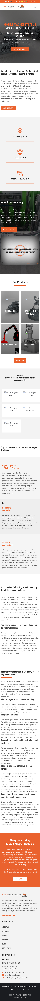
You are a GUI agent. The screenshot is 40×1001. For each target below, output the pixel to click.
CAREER (4, 935)
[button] (20, 250)
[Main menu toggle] (35, 6)
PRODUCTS (5, 931)
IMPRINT (5, 940)
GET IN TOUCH (6, 948)
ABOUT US (5, 927)
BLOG (4, 944)
